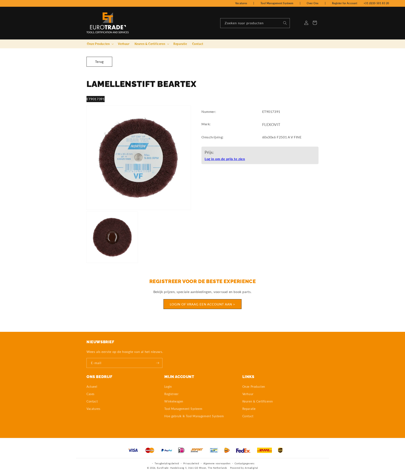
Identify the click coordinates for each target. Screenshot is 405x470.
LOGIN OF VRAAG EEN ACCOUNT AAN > (202, 304)
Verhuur (248, 394)
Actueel (91, 386)
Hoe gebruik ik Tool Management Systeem (194, 416)
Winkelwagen (173, 401)
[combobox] (255, 23)
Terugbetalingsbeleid (167, 463)
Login (168, 386)
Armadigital (251, 467)
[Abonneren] (157, 363)
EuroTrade (162, 467)
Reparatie (249, 409)
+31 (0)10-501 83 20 (376, 3)
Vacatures (241, 3)
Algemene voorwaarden (217, 463)
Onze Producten (253, 386)
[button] (99, 43)
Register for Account (344, 3)
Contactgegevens (245, 463)
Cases (90, 394)
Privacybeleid (191, 463)
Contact (92, 401)
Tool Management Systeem (277, 3)
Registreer (171, 394)
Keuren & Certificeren (257, 401)
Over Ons (313, 3)
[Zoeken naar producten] (285, 23)
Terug (99, 61)
